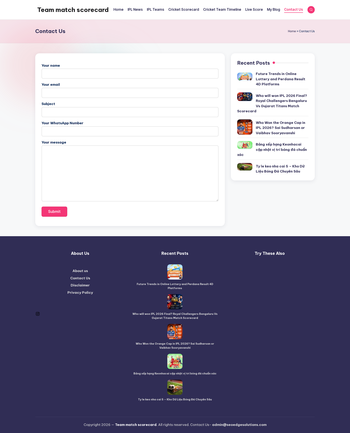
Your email (51, 84)
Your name (51, 65)
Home (292, 31)
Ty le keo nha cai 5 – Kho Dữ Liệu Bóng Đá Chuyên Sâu (280, 169)
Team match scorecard (73, 10)
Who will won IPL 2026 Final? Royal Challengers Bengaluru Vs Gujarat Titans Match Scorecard (272, 103)
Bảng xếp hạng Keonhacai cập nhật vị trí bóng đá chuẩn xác (272, 149)
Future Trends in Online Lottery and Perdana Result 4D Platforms (280, 79)
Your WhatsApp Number (62, 123)
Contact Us (80, 278)
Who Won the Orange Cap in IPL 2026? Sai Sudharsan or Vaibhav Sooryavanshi (280, 127)
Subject (48, 104)
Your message (54, 142)
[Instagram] (37, 315)
